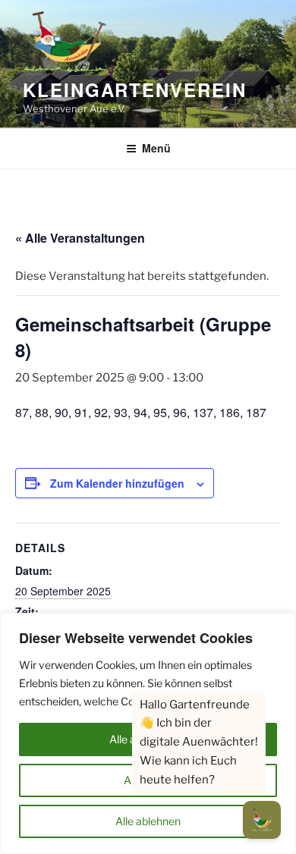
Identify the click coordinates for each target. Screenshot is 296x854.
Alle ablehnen (148, 821)
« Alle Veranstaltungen (80, 237)
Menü (156, 147)
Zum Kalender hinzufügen (117, 483)
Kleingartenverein (135, 89)
